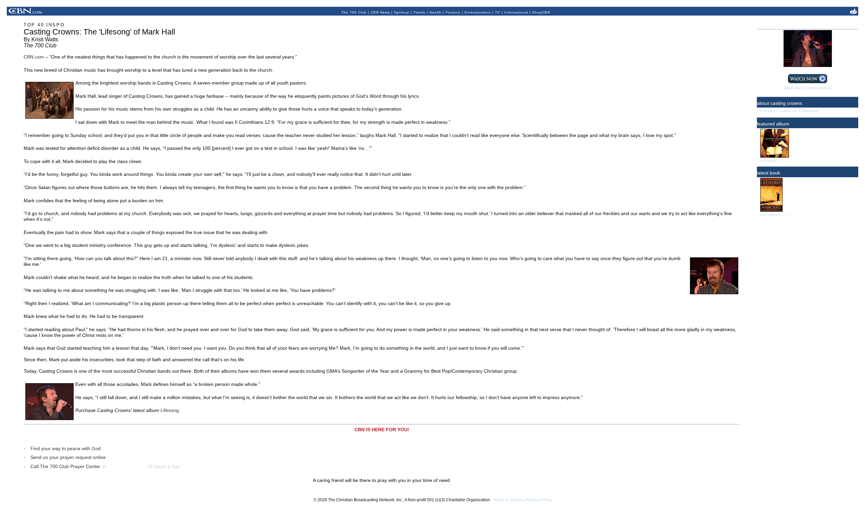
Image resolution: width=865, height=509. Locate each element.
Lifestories (771, 214)
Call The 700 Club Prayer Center (65, 466)
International (516, 12)
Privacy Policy (538, 500)
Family (419, 12)
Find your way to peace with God (65, 448)
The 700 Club (354, 12)
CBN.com (34, 57)
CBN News (380, 12)
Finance (453, 12)
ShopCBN (541, 12)
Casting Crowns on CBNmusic (789, 111)
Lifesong (169, 410)
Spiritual (402, 12)
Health (435, 12)
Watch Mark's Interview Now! (808, 88)
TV (497, 12)
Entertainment (478, 12)
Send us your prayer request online (68, 457)
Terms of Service (508, 500)
